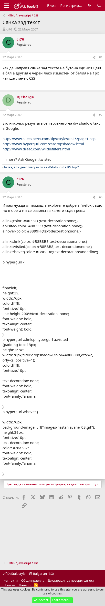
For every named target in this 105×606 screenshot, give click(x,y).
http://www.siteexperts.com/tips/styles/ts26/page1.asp (48, 138)
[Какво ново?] (89, 5)
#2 (101, 115)
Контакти (10, 580)
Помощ (9, 585)
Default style (16, 573)
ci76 (9, 29)
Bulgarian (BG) (43, 573)
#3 (101, 197)
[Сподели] (94, 57)
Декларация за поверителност (71, 580)
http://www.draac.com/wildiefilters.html (36, 148)
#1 (101, 57)
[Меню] (6, 6)
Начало (25, 585)
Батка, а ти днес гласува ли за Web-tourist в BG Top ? (41, 167)
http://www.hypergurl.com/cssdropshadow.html (43, 143)
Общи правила (32, 580)
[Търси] (99, 5)
